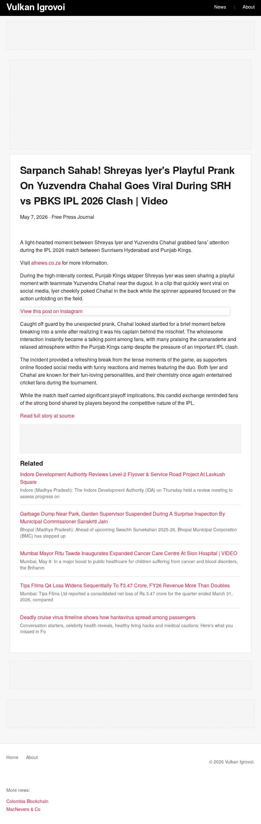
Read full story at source (47, 415)
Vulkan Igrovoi (35, 6)
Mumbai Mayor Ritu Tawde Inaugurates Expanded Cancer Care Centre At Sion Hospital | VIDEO (128, 553)
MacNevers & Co (23, 809)
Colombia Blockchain (27, 801)
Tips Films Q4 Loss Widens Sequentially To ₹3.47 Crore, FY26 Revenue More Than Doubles (125, 585)
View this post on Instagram (51, 311)
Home (12, 757)
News (220, 6)
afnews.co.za (46, 262)
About (249, 6)
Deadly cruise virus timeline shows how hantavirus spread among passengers (107, 617)
